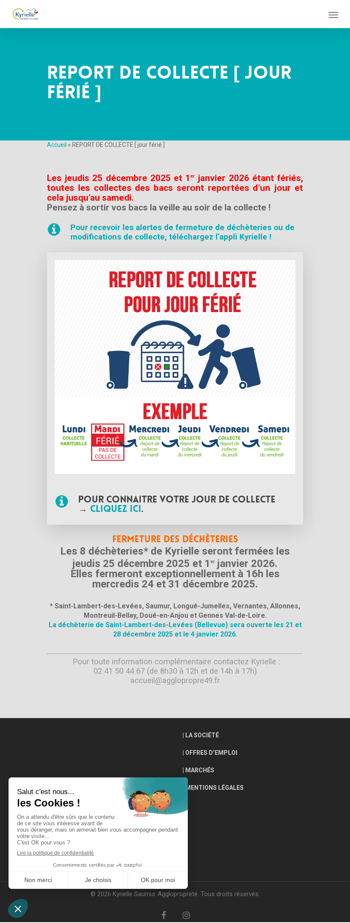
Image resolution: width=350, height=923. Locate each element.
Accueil (57, 144)
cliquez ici (115, 509)
